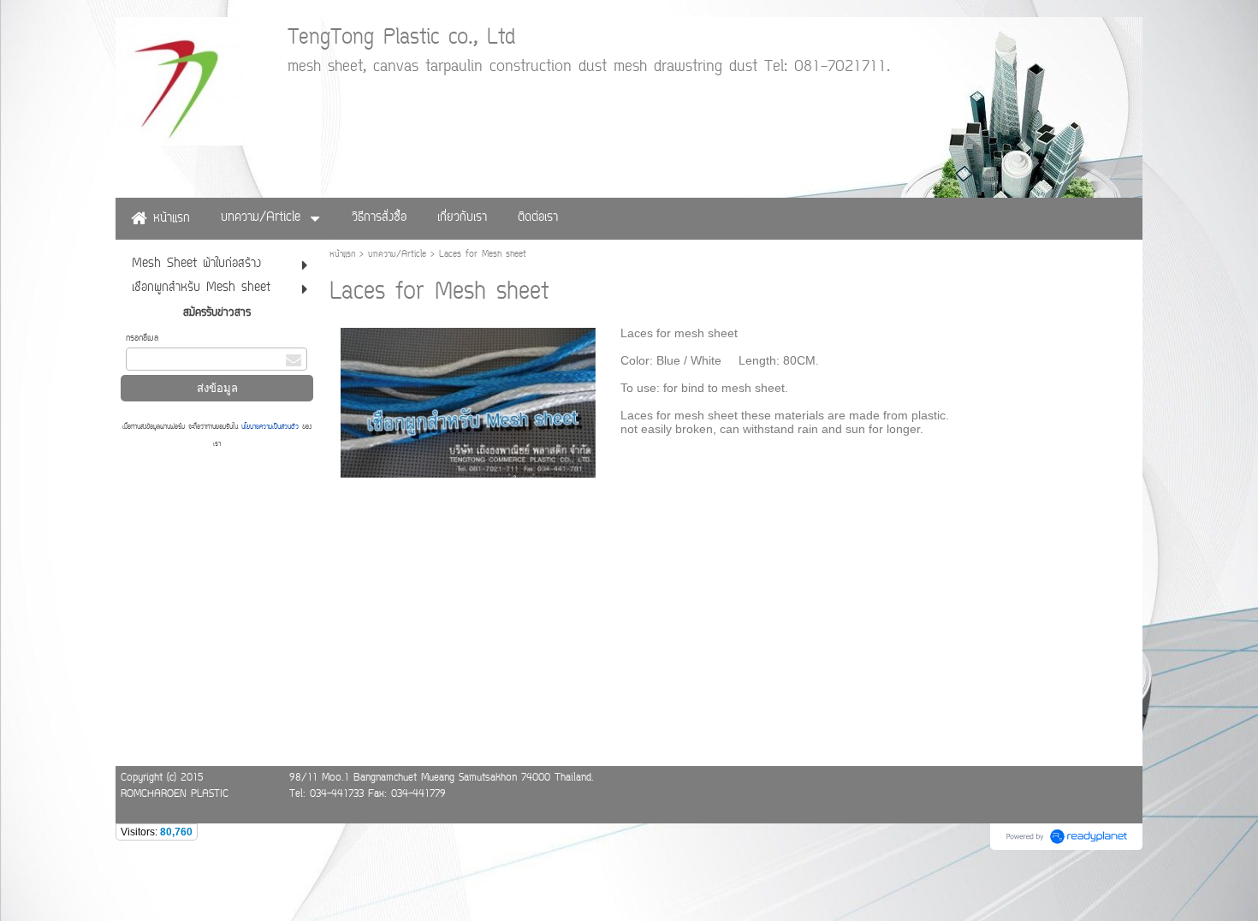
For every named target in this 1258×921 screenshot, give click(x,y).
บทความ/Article (397, 254)
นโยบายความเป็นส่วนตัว (270, 427)
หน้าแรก (342, 254)
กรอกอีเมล (142, 338)
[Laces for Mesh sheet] (468, 399)
